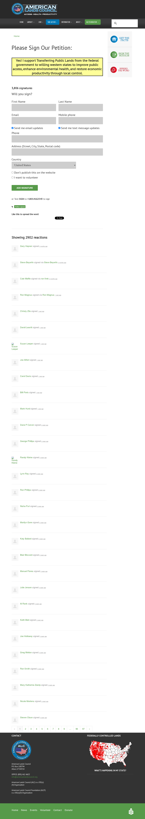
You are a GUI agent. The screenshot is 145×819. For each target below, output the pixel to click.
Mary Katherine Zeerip (30, 684)
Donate (68, 810)
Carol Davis (25, 376)
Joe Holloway (26, 636)
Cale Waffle (25, 278)
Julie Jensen (26, 587)
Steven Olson (26, 717)
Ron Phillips (25, 489)
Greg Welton (26, 652)
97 (83, 728)
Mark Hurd (25, 408)
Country (16, 159)
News (24, 810)
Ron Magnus (26, 294)
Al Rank (23, 603)
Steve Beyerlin (27, 262)
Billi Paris (24, 392)
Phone (15, 133)
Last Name (65, 101)
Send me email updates (28, 128)
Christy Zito (25, 311)
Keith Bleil (24, 619)
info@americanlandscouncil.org (24, 777)
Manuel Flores (26, 571)
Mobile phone (66, 115)
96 (77, 728)
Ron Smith (25, 668)
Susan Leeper (26, 343)
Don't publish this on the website (34, 172)
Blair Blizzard (26, 554)
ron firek (45, 278)
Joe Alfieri (24, 359)
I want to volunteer (26, 177)
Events (33, 810)
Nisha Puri (25, 506)
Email (15, 115)
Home (22, 22)
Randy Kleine (26, 457)
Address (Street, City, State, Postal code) (36, 146)
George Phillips (27, 441)
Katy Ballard (25, 538)
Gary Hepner (26, 245)
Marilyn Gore (26, 522)
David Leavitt (26, 327)
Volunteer (45, 810)
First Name (18, 101)
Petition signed (20, 206)
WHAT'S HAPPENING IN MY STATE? (110, 770)
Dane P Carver (27, 424)
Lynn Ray (24, 473)
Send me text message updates (80, 128)
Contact (57, 810)
